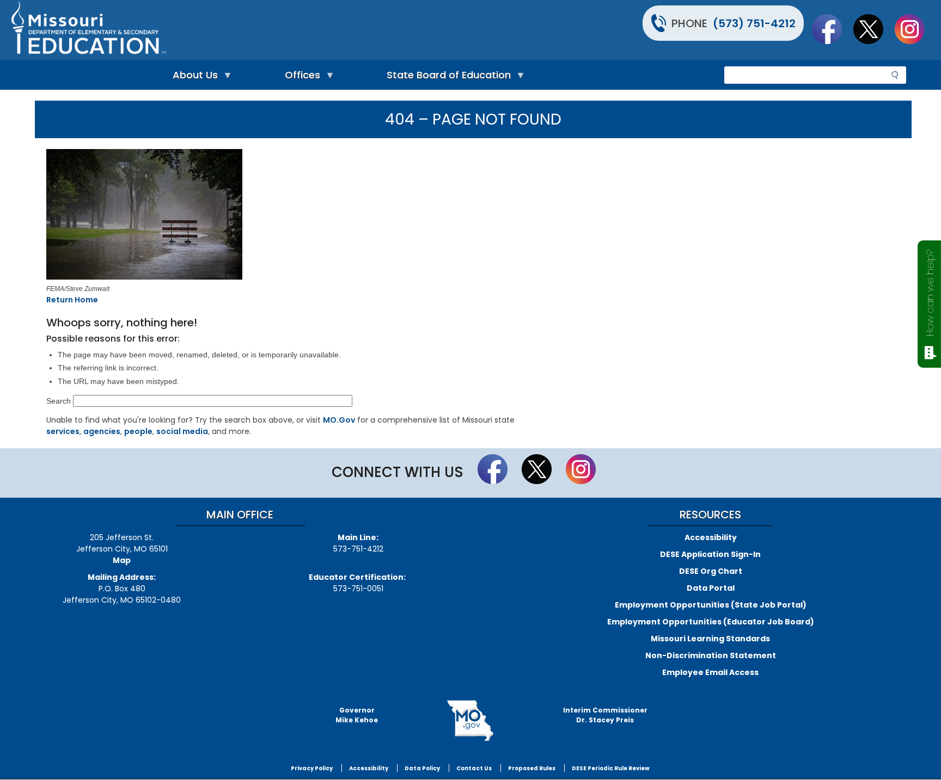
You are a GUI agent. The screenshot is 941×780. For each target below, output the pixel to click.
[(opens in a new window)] (220, 216)
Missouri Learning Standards (710, 638)
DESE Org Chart (710, 571)
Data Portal (711, 588)
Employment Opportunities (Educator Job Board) (710, 621)
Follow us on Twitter (873, 29)
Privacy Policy (312, 768)
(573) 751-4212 (754, 23)
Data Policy (422, 768)
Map (122, 560)
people (138, 431)
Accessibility (711, 537)
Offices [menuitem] (299, 77)
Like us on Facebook (832, 29)
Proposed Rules (531, 768)
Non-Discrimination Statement (710, 655)
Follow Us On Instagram (915, 29)
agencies (101, 431)
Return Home (72, 299)
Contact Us (474, 768)
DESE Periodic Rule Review (611, 768)
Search (58, 401)
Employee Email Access (710, 672)
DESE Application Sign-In (710, 554)
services (63, 431)
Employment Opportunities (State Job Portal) (710, 604)
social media (182, 431)
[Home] (239, 30)
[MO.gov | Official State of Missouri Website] (470, 721)
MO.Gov (339, 419)
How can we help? (930, 293)
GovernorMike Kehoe (356, 715)
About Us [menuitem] (192, 77)
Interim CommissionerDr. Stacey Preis (605, 715)
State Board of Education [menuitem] (446, 77)
